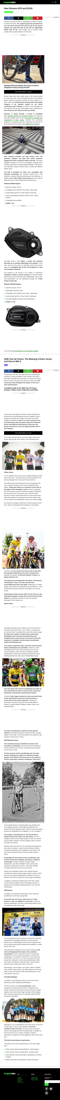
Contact (19, 1081)
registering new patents (32, 124)
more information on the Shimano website (25, 351)
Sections (20, 1077)
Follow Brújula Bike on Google (23, 91)
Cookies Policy (34, 1078)
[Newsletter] (55, 2)
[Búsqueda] (52, 2)
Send (46, 1084)
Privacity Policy (34, 1079)
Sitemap (19, 1078)
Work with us (20, 1082)
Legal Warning (34, 1077)
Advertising (23, 35)
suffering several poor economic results (20, 116)
